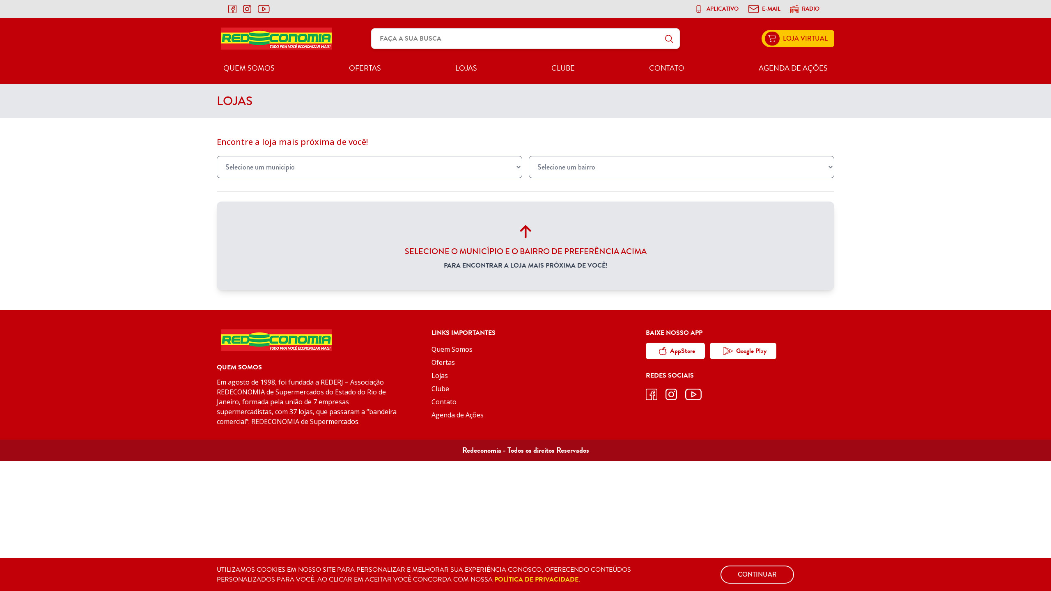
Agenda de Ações (793, 67)
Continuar (757, 574)
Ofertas (365, 67)
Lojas (466, 67)
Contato (666, 67)
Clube (563, 67)
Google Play (751, 351)
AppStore (682, 351)
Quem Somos (249, 67)
